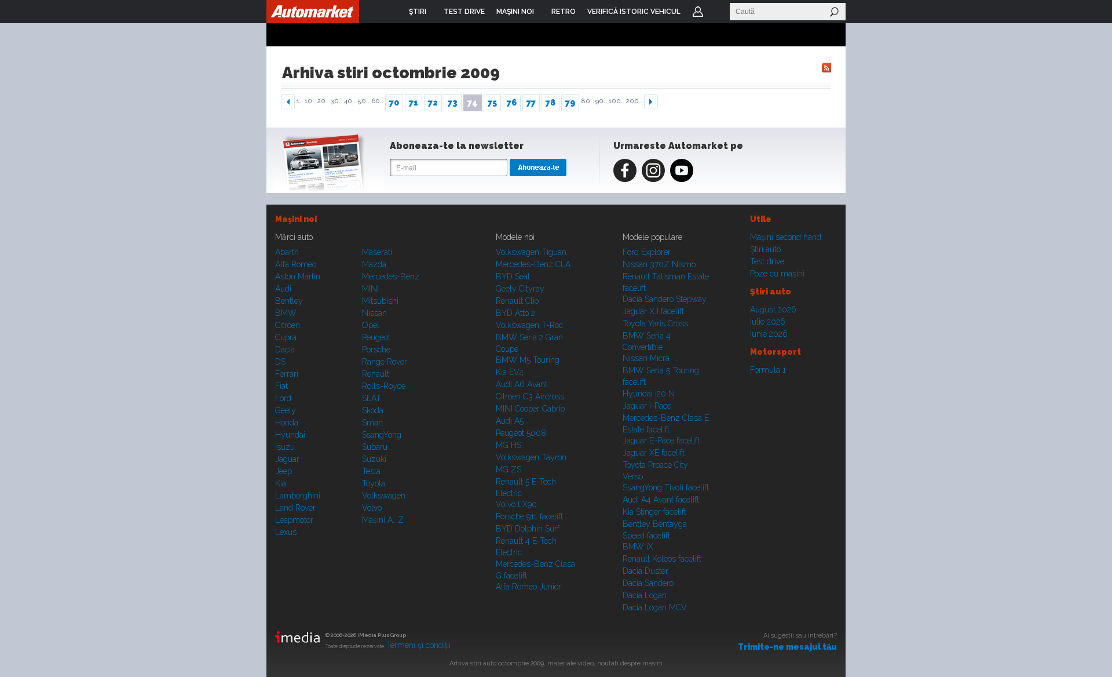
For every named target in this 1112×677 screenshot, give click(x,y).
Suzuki (374, 459)
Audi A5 (510, 420)
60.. (377, 101)
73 (453, 102)
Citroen (287, 325)
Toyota (373, 483)
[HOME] (312, 11)
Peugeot (376, 337)
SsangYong (381, 434)
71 (413, 102)
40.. (350, 101)
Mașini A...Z (383, 520)
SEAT (371, 398)
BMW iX (638, 546)
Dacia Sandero (648, 583)
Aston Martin (297, 276)
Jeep (283, 471)
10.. (310, 101)
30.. (336, 101)
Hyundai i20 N (649, 393)
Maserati (377, 252)
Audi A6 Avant (521, 384)
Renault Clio (517, 300)
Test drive (767, 261)
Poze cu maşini (777, 273)
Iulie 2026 (767, 321)
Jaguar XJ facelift (653, 311)
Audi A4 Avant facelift (661, 499)
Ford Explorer (647, 252)
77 (531, 102)
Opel (370, 325)
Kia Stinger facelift (654, 511)
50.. (363, 101)
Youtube (681, 170)
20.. (323, 101)
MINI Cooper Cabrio (530, 408)
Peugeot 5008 (521, 433)
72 (433, 102)
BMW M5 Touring (527, 360)
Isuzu (285, 447)
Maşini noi (296, 219)
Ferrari (286, 373)
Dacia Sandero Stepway (665, 299)
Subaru (374, 447)
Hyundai (290, 434)
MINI (370, 288)
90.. (601, 101)
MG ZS (508, 469)
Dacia (285, 349)
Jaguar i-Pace (647, 405)
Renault (375, 373)
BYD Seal (513, 276)
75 (492, 102)
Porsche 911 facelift (529, 516)
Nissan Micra (646, 358)
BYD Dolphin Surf (527, 528)
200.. (634, 101)
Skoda (372, 410)
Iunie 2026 (769, 333)
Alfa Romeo (295, 264)
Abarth (287, 252)
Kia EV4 (510, 372)
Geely (285, 410)
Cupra (286, 337)
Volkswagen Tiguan (531, 252)
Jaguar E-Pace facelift (661, 440)
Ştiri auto (765, 249)
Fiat (281, 386)
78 (550, 102)
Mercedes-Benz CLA (533, 264)
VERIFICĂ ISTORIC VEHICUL (634, 12)
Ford (283, 398)
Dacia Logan (645, 595)
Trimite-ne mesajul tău (787, 646)
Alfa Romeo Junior (528, 586)
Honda (286, 422)
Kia (280, 483)
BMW (286, 313)
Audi (283, 288)
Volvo (372, 507)
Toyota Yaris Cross (655, 323)
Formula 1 (768, 369)
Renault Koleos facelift (662, 558)
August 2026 (773, 309)
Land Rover (295, 507)
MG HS (508, 445)
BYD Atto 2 (515, 313)
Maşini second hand (785, 237)
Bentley (289, 300)
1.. (300, 101)
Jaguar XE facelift (654, 452)
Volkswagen (383, 495)
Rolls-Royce (383, 386)
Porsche (376, 349)
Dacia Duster (645, 571)
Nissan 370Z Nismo (659, 264)
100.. (616, 101)
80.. (587, 101)
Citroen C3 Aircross (530, 396)
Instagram (653, 170)
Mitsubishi (380, 300)
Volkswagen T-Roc (529, 325)
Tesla (371, 471)
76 (512, 102)
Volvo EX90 (516, 504)
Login (697, 11)
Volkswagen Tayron (531, 457)
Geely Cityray (520, 288)
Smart (372, 422)
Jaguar (287, 459)
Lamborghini (297, 495)
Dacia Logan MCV (655, 607)
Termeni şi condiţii (418, 645)
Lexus (286, 532)
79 (570, 102)
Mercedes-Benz (390, 276)
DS (280, 361)
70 (394, 102)
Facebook (625, 170)
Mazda (374, 264)
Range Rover (384, 361)
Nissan (374, 313)
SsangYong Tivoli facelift (666, 487)
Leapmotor (294, 520)
